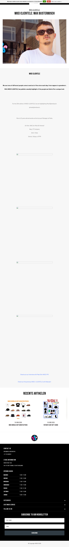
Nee (49, 1)
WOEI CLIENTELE (34, 10)
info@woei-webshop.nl (9, 451)
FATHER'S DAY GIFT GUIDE (51, 425)
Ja (44, 1)
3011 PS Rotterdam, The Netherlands (13, 465)
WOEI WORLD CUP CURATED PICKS (18, 425)
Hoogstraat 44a (8, 463)
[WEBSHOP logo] (34, 438)
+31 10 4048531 (7, 454)
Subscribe (34, 533)
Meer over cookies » (56, 1)
